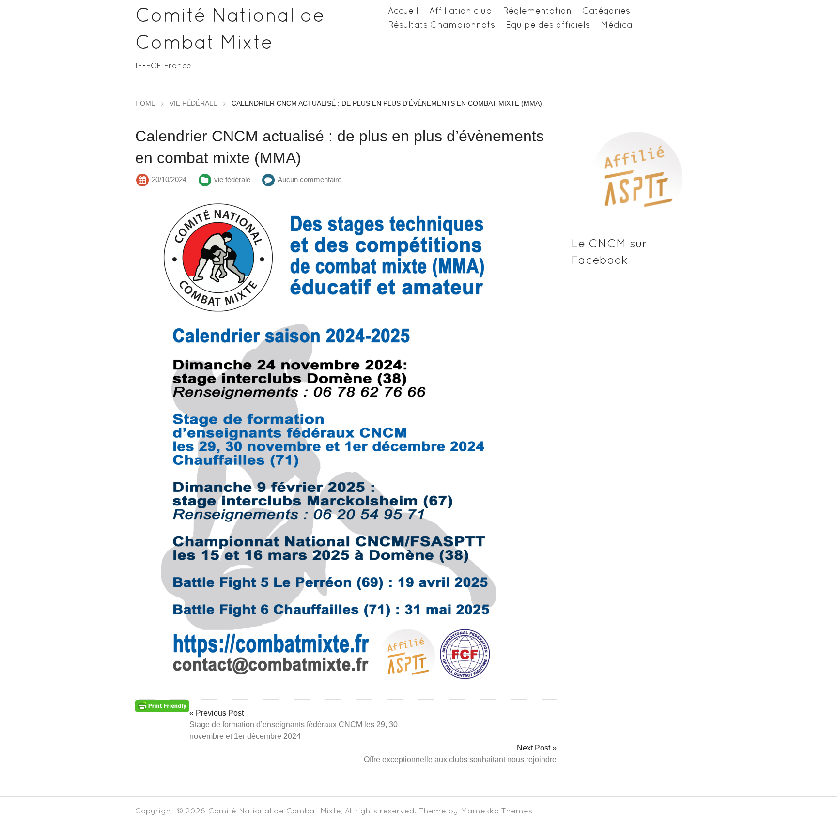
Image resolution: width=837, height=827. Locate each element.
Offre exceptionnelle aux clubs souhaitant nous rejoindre (460, 759)
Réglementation (537, 10)
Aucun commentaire (309, 179)
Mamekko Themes (496, 810)
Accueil (403, 10)
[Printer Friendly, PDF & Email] (162, 705)
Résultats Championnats (441, 24)
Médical (618, 24)
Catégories (606, 10)
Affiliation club (460, 10)
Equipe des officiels (548, 24)
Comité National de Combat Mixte (274, 810)
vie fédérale (232, 179)
